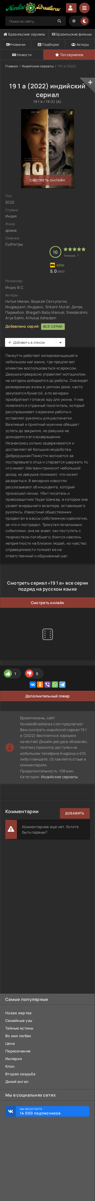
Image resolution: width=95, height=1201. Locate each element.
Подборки (50, 44)
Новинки (17, 44)
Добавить (74, 813)
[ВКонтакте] (33, 684)
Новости (23, 54)
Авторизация (71, 8)
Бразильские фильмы (73, 34)
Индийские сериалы (38, 66)
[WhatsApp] (55, 684)
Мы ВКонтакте (40, 1111)
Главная (11, 66)
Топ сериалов (71, 54)
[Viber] (47, 684)
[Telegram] (62, 684)
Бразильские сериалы (26, 34)
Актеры (82, 44)
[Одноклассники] (40, 684)
